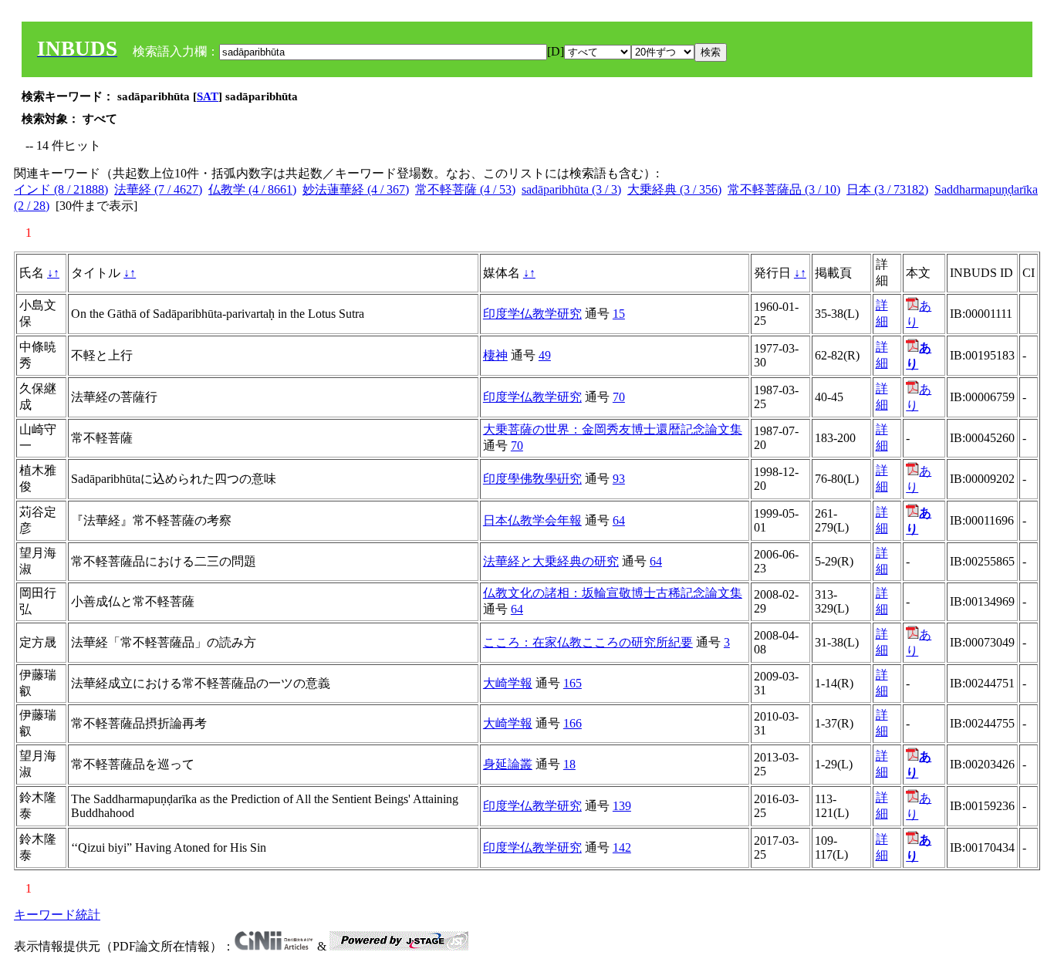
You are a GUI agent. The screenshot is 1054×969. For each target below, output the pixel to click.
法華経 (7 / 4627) (158, 189)
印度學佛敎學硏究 (532, 478)
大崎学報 (507, 683)
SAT (207, 96)
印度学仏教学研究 (532, 313)
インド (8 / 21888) (61, 189)
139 (622, 805)
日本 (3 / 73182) (887, 189)
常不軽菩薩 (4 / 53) (465, 189)
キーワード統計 (57, 914)
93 (619, 478)
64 (619, 520)
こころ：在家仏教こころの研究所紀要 (588, 642)
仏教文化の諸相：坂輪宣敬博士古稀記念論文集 (612, 592)
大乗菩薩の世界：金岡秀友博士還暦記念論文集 (612, 429)
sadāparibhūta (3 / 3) (571, 189)
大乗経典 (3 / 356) (674, 189)
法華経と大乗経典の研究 (551, 561)
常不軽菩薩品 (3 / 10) (784, 189)
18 (569, 764)
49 (545, 355)
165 (572, 683)
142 (622, 847)
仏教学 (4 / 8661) (252, 189)
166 (572, 723)
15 (619, 313)
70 (619, 396)
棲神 (495, 355)
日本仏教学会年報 (532, 520)
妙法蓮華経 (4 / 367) (355, 189)
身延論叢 (507, 764)
